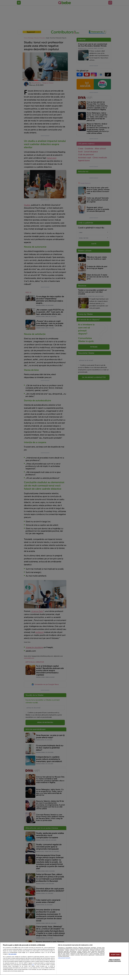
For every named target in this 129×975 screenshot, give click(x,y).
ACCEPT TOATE (115, 954)
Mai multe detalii (12, 954)
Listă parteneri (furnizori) (64, 958)
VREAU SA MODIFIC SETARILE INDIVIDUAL (114, 960)
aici (33, 964)
